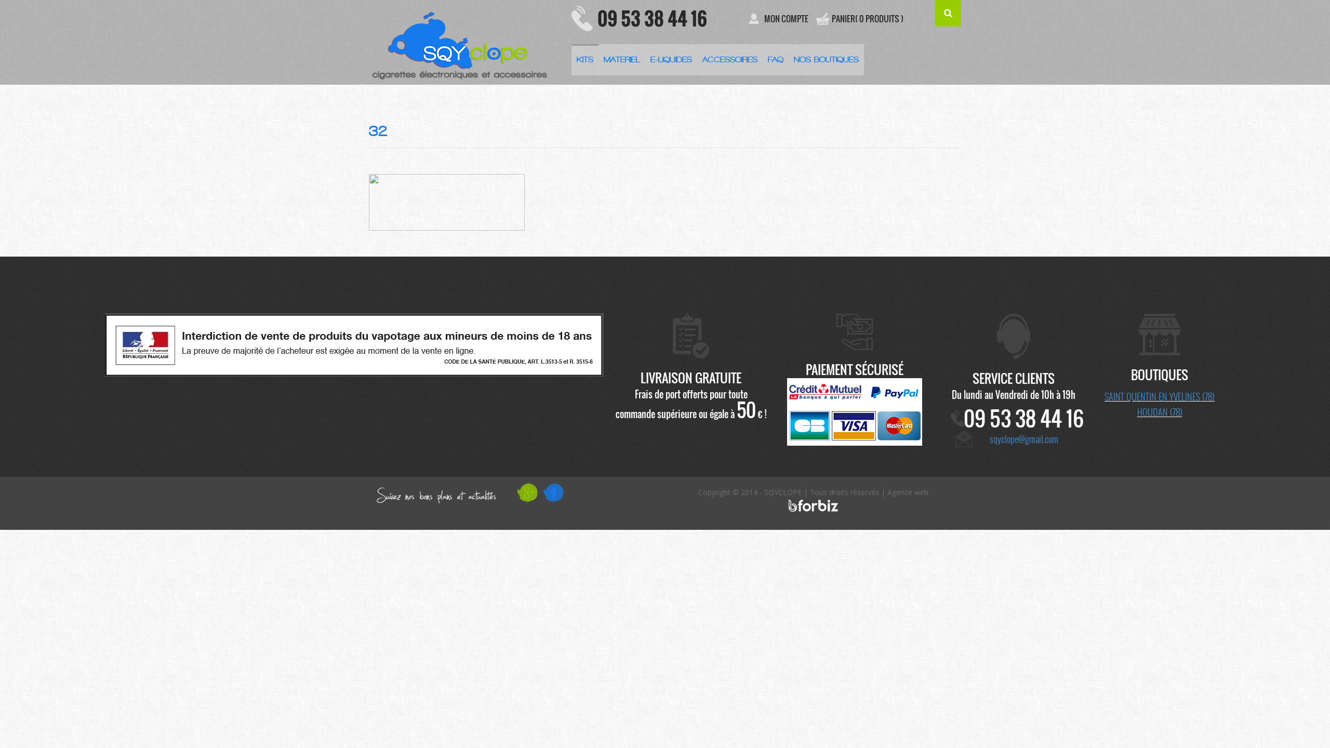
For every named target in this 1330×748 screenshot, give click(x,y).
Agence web (907, 492)
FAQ (775, 59)
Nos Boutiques (826, 59)
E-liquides (671, 59)
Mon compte (786, 19)
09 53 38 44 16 (652, 18)
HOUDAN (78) (1159, 412)
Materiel (622, 59)
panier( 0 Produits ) (867, 19)
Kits (585, 59)
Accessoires (729, 59)
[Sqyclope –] (462, 42)
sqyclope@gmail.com (1024, 439)
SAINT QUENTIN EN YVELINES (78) (1160, 396)
